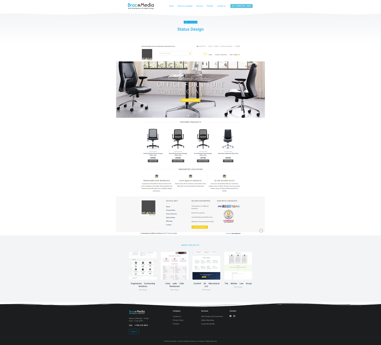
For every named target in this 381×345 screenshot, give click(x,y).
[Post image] (143, 266)
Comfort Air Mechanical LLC (206, 284)
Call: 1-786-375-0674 (138, 325)
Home (171, 6)
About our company (185, 6)
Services (199, 6)
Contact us (221, 6)
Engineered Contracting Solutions (143, 284)
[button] (126, 273)
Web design (191, 22)
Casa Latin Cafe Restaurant (174, 284)
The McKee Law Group (238, 283)
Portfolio (210, 6)
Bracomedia (172, 341)
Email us (134, 332)
